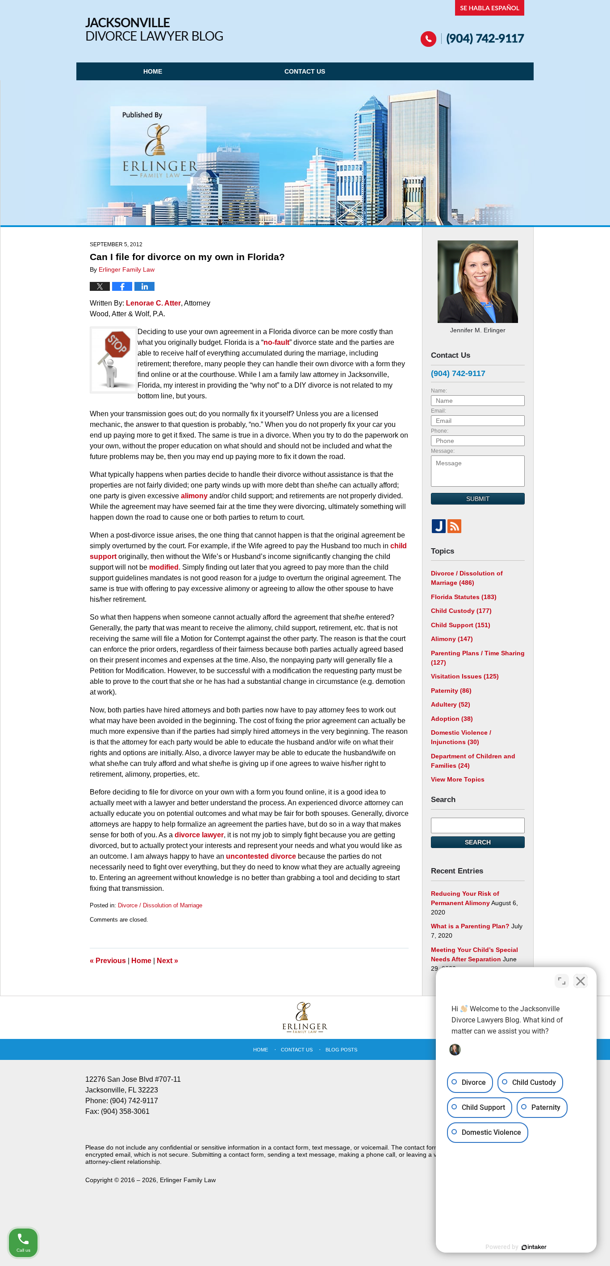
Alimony (452, 638)
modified (164, 567)
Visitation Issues (465, 676)
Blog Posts (341, 1049)
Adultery (450, 704)
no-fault (276, 342)
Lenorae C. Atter (153, 303)
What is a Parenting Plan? (470, 926)
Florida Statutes (464, 596)
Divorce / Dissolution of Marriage (160, 905)
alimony (195, 496)
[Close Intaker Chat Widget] (580, 981)
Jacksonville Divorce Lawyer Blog (154, 29)
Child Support (460, 625)
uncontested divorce (262, 856)
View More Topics (458, 779)
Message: (443, 451)
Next (167, 960)
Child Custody (461, 610)
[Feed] (454, 526)
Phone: (439, 431)
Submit (478, 498)
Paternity (451, 690)
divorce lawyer (199, 835)
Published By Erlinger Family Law (473, 23)
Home (152, 71)
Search (478, 842)
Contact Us (304, 71)
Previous (108, 960)
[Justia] (439, 526)
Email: (438, 411)
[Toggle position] (562, 981)
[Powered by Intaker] (534, 1247)
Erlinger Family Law (188, 1179)
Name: (439, 391)
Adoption (452, 718)
